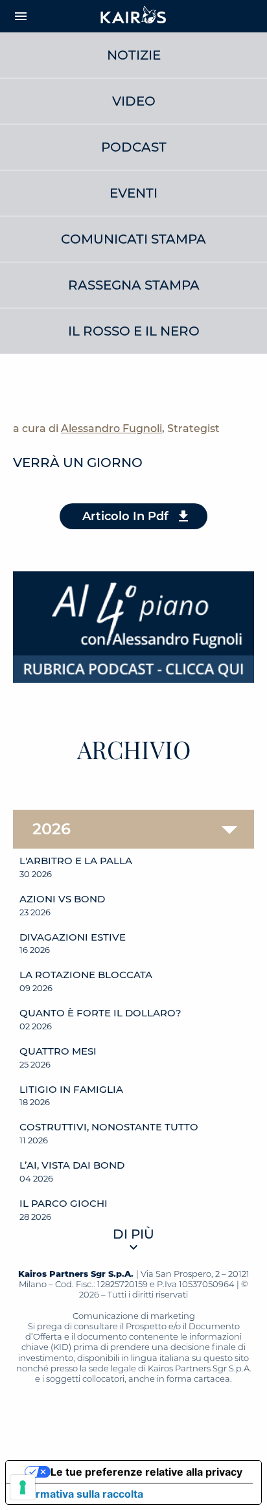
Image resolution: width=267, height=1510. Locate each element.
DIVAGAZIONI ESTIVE (72, 937)
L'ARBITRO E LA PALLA (75, 861)
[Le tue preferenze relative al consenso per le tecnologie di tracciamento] (22, 1487)
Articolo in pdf (125, 516)
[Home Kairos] (133, 16)
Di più (133, 1234)
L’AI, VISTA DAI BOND (71, 1165)
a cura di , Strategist (116, 428)
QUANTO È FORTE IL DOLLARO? (100, 1013)
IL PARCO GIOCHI (63, 1203)
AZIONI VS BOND (62, 899)
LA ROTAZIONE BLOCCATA (85, 975)
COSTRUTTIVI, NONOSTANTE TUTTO (108, 1127)
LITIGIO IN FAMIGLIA (71, 1089)
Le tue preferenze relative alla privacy (146, 1471)
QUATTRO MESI (58, 1051)
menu (21, 16)
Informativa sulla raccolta (79, 1493)
